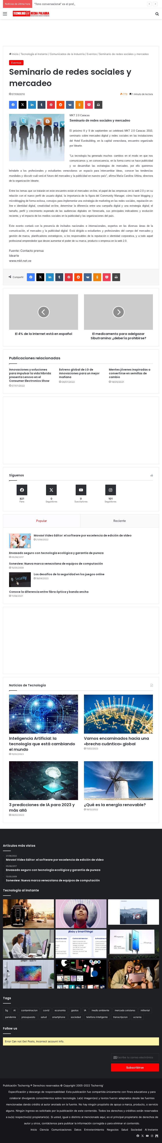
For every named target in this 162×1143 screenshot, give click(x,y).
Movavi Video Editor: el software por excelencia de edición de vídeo (83, 535)
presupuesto (28, 1017)
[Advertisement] (81, 32)
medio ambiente (100, 1010)
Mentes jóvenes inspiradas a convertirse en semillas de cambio (129, 373)
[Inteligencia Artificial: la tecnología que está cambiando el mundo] (43, 714)
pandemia (10, 1017)
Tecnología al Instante (34, 54)
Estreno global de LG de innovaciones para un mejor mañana (79, 373)
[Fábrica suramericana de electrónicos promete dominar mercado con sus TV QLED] (28, 974)
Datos (77, 1129)
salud (44, 1017)
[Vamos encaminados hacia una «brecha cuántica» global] (118, 714)
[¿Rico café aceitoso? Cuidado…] (28, 913)
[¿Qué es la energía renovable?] (118, 780)
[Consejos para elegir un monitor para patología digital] (28, 944)
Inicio (15, 54)
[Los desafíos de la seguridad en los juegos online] (20, 579)
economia (60, 1010)
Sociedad (136, 1129)
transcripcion (120, 1017)
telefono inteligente (97, 1017)
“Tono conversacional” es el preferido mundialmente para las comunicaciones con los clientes (92, 4)
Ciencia (44, 1129)
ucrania (137, 1017)
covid (46, 1010)
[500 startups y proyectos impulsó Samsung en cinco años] (81, 974)
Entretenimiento (94, 1129)
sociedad (76, 1017)
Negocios (113, 1129)
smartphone (58, 1017)
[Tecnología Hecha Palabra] (31, 13)
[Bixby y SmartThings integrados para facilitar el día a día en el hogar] (81, 944)
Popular (41, 521)
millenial (145, 1010)
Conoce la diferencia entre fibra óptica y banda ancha (49, 592)
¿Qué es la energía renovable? (115, 805)
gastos (74, 1010)
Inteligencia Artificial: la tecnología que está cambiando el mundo (42, 744)
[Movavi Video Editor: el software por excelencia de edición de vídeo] (20, 540)
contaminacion (29, 1010)
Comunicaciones (61, 1129)
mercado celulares (125, 1010)
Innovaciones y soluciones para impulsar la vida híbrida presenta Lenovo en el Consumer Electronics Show (30, 375)
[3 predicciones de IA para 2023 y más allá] (43, 780)
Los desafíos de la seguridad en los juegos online (69, 574)
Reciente (119, 521)
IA (85, 1010)
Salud (124, 1129)
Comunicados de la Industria (67, 54)
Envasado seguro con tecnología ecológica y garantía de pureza (56, 553)
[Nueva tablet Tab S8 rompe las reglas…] (133, 974)
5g (6, 1010)
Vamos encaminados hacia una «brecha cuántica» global (116, 741)
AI (14, 1010)
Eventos (92, 54)
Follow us (10, 1028)
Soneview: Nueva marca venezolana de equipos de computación (56, 564)
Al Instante (151, 1129)
